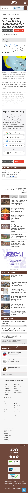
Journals (6, 416)
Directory (6, 406)
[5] (5, 236)
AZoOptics (6, 392)
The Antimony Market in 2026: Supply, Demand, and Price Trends (19, 283)
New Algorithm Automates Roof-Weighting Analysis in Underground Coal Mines (18, 228)
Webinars (16, 404)
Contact (6, 424)
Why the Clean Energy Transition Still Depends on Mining (18, 312)
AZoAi (15, 388)
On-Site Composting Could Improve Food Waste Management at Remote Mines (18, 244)
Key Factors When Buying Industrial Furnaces (13, 322)
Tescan (6, 333)
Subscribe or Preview (13, 354)
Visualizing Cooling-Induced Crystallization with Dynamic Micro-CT (18, 290)
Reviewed (6, 41)
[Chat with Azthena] (24, 490)
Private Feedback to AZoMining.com (16, 190)
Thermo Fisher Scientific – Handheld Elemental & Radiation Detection (12, 340)
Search (5, 422)
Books (5, 408)
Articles (6, 404)
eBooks (5, 410)
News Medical (17, 390)
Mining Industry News (14, 367)
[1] (5, 202)
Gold (13, 14)
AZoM (5, 384)
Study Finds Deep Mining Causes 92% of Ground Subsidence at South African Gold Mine (19, 202)
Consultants (17, 406)
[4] (5, 226)
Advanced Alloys (12, 360)
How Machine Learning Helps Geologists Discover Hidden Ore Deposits (18, 298)
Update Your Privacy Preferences (14, 488)
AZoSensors (17, 384)
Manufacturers (18, 410)
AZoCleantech (7, 390)
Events (5, 414)
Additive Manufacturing (14, 352)
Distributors (17, 408)
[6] (5, 243)
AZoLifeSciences (18, 392)
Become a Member (19, 412)
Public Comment (22, 188)
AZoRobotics (7, 388)
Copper (17, 14)
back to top (22, 445)
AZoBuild (6, 394)
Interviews (16, 402)
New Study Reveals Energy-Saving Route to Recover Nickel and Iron (19, 236)
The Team (16, 418)
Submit (24, 192)
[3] (5, 217)
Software (6, 418)
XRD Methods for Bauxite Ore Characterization (11, 336)
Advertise (6, 426)
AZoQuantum (17, 386)
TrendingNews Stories (5, 196)
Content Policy (7, 435)
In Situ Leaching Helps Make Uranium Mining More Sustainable (18, 209)
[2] (5, 210)
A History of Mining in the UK (18, 276)
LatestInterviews (22, 196)
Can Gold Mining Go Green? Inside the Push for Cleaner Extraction (18, 305)
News (9, 14)
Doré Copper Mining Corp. (9, 45)
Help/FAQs (16, 416)
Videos (5, 412)
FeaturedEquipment (14, 196)
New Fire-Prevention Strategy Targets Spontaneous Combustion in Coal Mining (17, 218)
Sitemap (6, 433)
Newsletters (17, 414)
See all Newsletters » (7, 374)
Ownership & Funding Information (7, 439)
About (5, 420)
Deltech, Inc (7, 325)
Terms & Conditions (9, 428)
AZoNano (6, 386)
